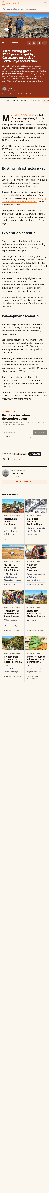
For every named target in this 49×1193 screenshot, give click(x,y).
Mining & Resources (19, 454)
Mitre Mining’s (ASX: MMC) (22, 115)
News (7, 101)
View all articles (23, 482)
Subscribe (40, 432)
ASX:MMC (36, 454)
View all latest (38, 495)
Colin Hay (11, 88)
